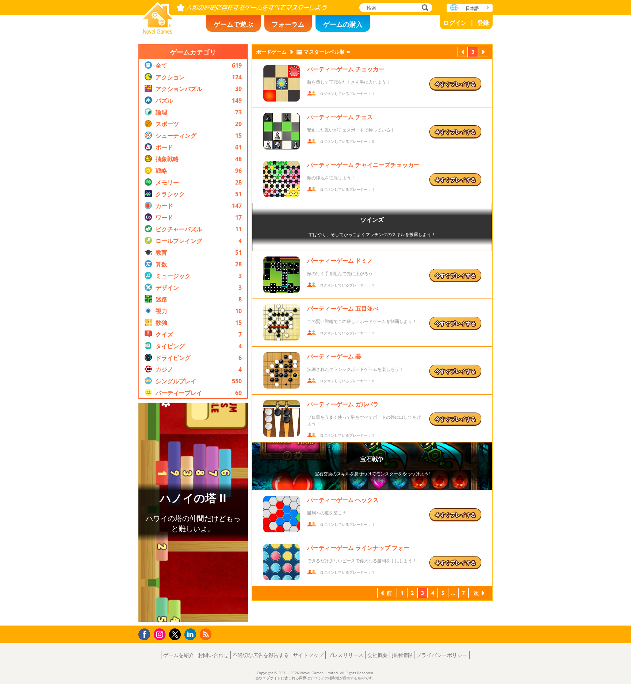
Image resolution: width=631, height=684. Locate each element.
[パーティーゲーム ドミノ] (281, 274)
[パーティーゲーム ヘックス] (281, 514)
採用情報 (402, 654)
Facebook (146, 633)
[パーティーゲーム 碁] (281, 370)
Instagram (160, 634)
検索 (424, 8)
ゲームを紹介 (178, 654)
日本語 (472, 8)
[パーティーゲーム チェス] (281, 131)
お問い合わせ (213, 654)
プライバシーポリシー (441, 654)
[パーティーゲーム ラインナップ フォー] (281, 562)
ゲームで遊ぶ (233, 24)
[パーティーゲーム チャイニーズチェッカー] (281, 179)
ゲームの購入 (343, 24)
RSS (206, 634)
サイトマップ (308, 654)
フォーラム (288, 24)
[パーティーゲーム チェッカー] (281, 83)
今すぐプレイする (455, 83)
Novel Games (157, 15)
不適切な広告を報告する (261, 654)
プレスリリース (345, 654)
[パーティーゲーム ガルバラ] (281, 418)
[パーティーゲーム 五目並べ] (281, 322)
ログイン (455, 23)
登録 (483, 23)
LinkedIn (191, 634)
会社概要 (377, 654)
